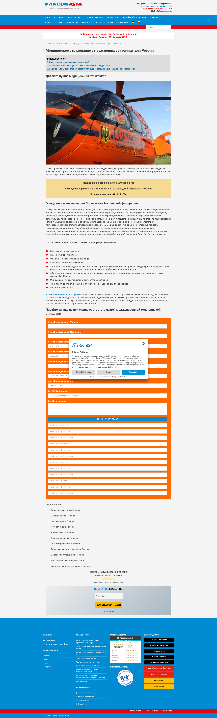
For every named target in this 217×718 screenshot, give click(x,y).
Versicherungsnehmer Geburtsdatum (67, 341)
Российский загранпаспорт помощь (140, 17)
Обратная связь (49, 640)
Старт (47, 17)
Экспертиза (112, 17)
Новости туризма (53, 22)
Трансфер (98, 22)
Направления (72, 22)
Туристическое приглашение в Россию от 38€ (91, 647)
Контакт (110, 22)
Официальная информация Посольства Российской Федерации (79, 65)
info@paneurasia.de (164, 11)
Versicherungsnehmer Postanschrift (66, 351)
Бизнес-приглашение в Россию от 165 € (91, 653)
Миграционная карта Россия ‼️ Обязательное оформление (88, 670)
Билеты (86, 22)
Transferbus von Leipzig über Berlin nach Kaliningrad (110, 34)
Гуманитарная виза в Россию (87, 666)
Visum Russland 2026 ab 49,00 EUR (110, 37)
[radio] (104, 579)
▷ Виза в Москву (82, 700)
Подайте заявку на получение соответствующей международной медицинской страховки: (92, 69)
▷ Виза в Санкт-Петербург (86, 693)
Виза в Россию (74, 17)
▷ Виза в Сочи (81, 704)
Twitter (45, 659)
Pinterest (46, 663)
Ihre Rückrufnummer (58, 391)
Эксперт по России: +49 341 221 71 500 (156, 6)
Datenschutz (109, 612)
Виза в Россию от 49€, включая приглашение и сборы (88, 641)
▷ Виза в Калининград (85, 696)
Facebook (46, 656)
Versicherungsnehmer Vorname (64, 322)
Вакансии (123, 22)
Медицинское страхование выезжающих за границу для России (90, 676)
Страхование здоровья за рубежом (64, 294)
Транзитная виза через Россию (88, 662)
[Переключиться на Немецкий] (133, 22)
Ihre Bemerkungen (57, 401)
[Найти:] (158, 27)
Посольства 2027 (95, 17)
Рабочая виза (81, 681)
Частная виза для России (86, 658)
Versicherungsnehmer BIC (61, 381)
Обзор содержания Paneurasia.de (55, 644)
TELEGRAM (58, 17)
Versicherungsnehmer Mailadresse (66, 361)
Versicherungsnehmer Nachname (65, 332)
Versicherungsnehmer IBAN (62, 371)
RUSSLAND (100, 588)
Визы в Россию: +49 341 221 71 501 (157, 9)
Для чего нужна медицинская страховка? (69, 62)
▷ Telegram (47, 667)
